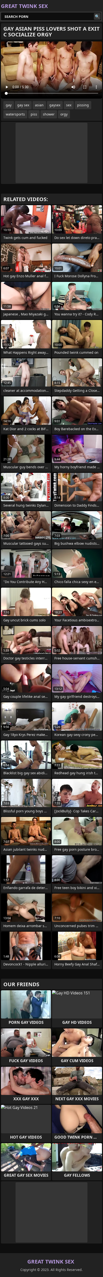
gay (8, 105)
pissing (83, 105)
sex (68, 105)
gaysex (54, 105)
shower (49, 114)
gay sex (23, 105)
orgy (64, 114)
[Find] (97, 16)
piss (34, 114)
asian (39, 105)
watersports (15, 114)
